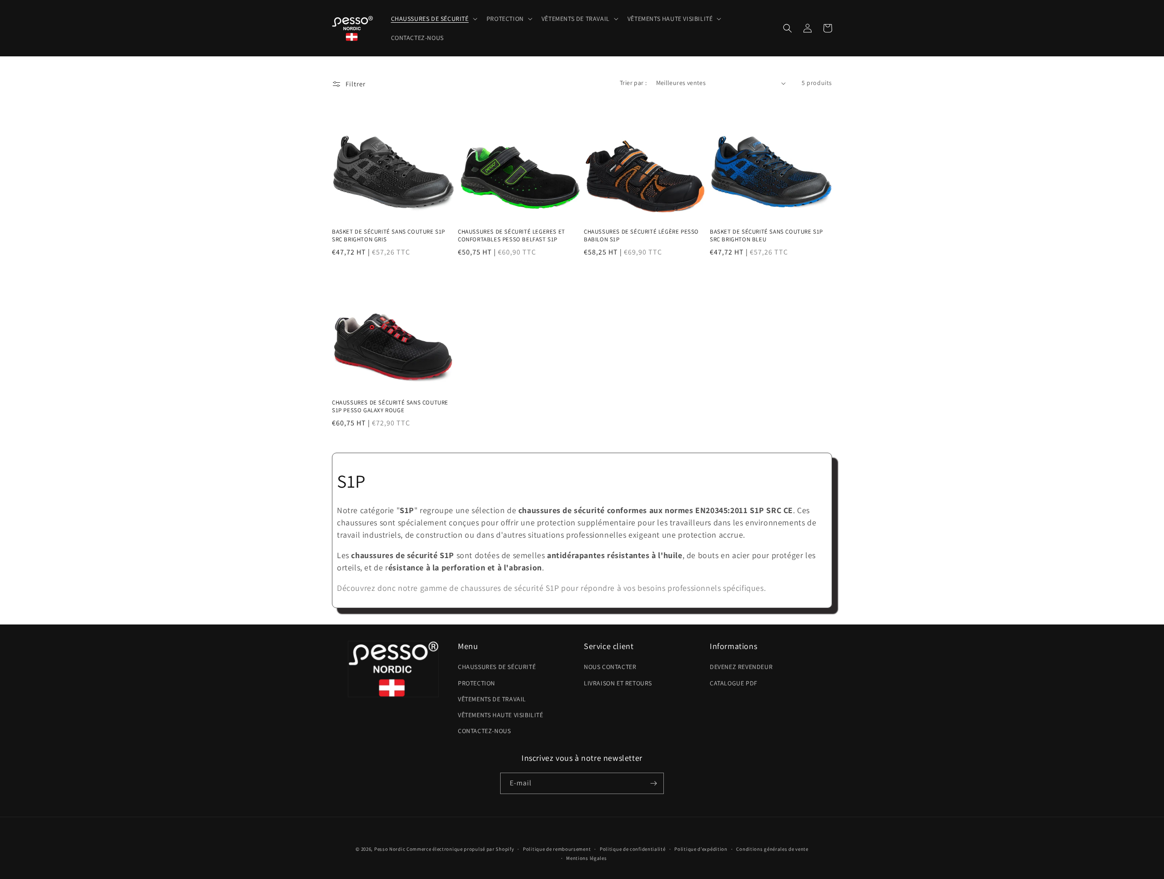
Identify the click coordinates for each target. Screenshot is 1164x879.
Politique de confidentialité (633, 849)
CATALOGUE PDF (734, 683)
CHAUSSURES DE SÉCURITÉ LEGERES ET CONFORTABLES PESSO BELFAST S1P (511, 235)
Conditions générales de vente (772, 849)
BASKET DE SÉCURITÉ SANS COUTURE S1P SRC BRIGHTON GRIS (388, 235)
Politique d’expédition (700, 849)
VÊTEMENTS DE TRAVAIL (492, 699)
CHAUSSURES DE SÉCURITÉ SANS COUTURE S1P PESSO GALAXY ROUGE (390, 406)
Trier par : (633, 83)
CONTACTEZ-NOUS (484, 731)
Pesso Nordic (389, 849)
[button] (433, 18)
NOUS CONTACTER (610, 667)
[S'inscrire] (653, 783)
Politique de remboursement (557, 849)
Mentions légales (586, 858)
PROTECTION (476, 683)
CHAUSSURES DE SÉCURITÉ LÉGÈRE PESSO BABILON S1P (641, 235)
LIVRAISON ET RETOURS (618, 683)
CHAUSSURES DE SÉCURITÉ (497, 667)
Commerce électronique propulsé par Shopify (460, 849)
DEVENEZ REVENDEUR (741, 667)
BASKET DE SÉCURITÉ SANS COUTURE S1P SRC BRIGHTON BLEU (766, 235)
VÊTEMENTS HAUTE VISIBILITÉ (500, 715)
